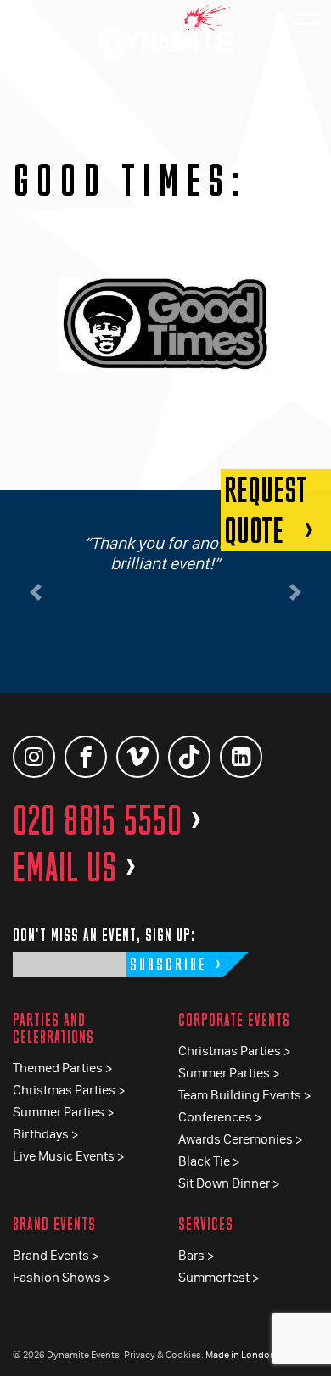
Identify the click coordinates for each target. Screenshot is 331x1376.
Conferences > (219, 1117)
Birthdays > (45, 1134)
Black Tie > (208, 1161)
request (265, 510)
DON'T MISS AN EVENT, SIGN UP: (104, 934)
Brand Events (54, 1224)
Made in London (240, 1355)
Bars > (196, 1255)
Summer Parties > (63, 1112)
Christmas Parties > (69, 1090)
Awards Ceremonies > (240, 1139)
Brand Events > (55, 1255)
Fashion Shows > (61, 1277)
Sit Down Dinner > (228, 1183)
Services (205, 1224)
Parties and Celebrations (53, 1027)
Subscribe (168, 964)
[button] (36, 592)
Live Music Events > (68, 1156)
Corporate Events (234, 1019)
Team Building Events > (244, 1095)
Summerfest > (218, 1277)
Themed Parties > (62, 1068)
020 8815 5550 (108, 820)
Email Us (75, 867)
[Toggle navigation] (305, 25)
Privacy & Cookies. (164, 1355)
